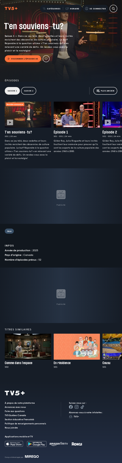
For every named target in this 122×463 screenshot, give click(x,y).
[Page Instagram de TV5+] (76, 407)
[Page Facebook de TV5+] (71, 407)
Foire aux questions (15, 411)
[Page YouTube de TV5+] (82, 407)
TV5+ (76, 416)
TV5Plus (11, 8)
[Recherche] (113, 8)
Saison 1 (12, 91)
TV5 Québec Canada (15, 415)
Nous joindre (11, 427)
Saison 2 (28, 91)
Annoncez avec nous (15, 407)
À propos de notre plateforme (20, 403)
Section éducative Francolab (19, 419)
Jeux (9, 231)
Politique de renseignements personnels (25, 423)
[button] (51, 8)
